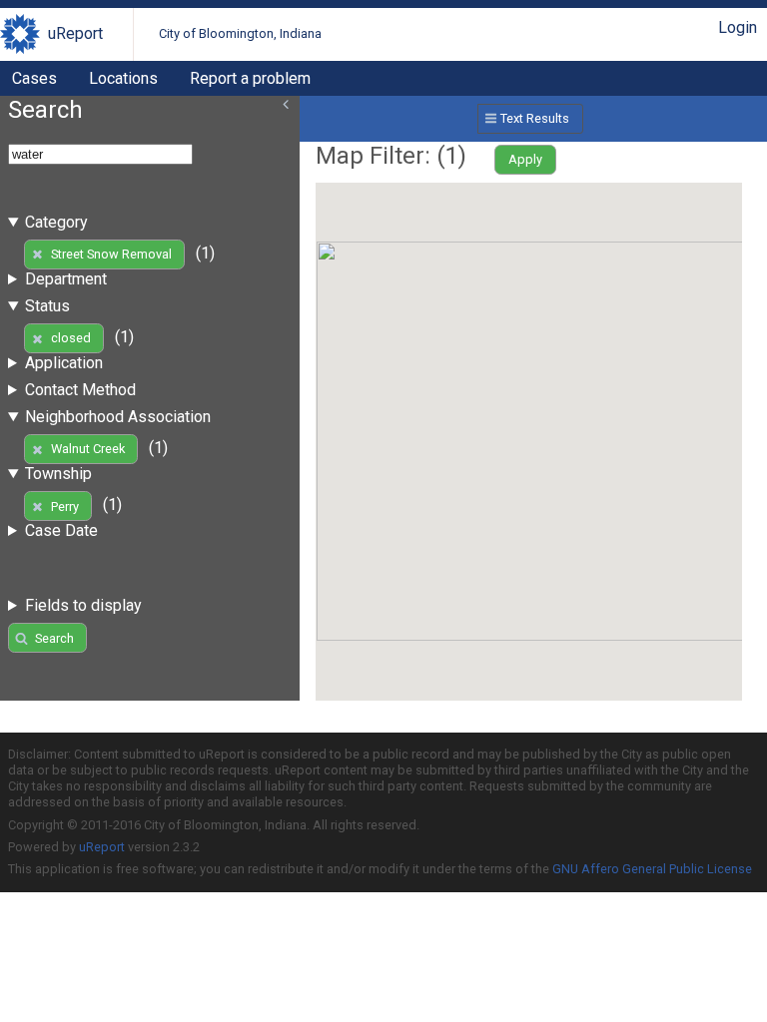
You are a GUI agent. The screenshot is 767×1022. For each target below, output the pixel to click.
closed (71, 337)
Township (58, 473)
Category (56, 222)
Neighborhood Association (118, 416)
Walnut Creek (88, 448)
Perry (65, 506)
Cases (34, 78)
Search (54, 638)
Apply (525, 159)
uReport (75, 33)
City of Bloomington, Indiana (240, 33)
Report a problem (250, 78)
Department (66, 278)
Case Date (61, 530)
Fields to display (83, 605)
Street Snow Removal (111, 254)
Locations (123, 78)
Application (64, 362)
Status (47, 305)
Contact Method (80, 389)
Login (737, 27)
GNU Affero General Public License (652, 868)
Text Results (534, 118)
